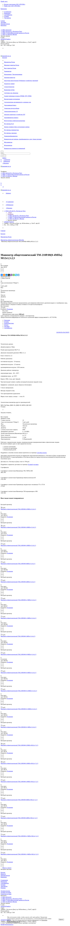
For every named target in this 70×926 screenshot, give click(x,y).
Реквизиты (7, 13)
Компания (4, 877)
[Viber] (11, 275)
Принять (61, 919)
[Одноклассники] (4, 275)
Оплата (6, 325)
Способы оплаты (42, 452)
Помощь (3, 888)
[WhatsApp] (14, 275)
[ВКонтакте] (2, 275)
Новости (3, 874)
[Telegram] (18, 275)
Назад (10, 212)
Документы (7, 18)
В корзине (10, 309)
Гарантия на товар (6, 894)
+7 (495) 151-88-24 (9, 34)
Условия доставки (6, 892)
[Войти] (1, 181)
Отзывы (6, 16)
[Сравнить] (2, 271)
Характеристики (9, 323)
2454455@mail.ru (5, 39)
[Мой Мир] (6, 275)
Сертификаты (8, 15)
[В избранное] (2, 269)
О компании (7, 11)
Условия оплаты (5, 891)
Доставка (6, 326)
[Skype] (16, 275)
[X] (9, 275)
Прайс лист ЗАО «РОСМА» (12, 6)
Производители (5, 875)
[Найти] (4, 156)
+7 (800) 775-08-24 (15, 33)
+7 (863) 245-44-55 (6, 30)
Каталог (3, 872)
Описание (7, 320)
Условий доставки (33, 464)
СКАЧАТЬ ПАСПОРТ (62, 332)
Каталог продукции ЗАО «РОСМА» (14, 4)
